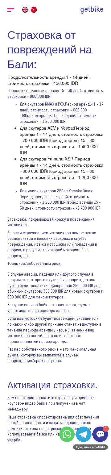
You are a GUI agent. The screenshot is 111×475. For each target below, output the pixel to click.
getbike (92, 9)
